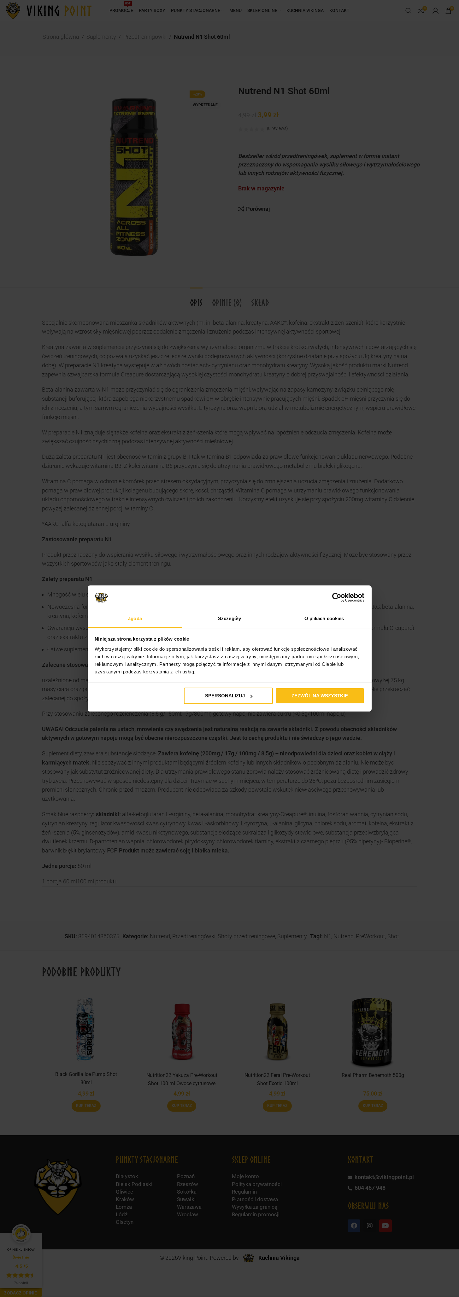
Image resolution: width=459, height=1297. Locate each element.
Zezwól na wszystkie (319, 695)
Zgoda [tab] (135, 618)
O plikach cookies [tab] (324, 618)
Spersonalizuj (225, 695)
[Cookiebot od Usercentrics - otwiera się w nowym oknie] (336, 597)
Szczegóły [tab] (229, 618)
